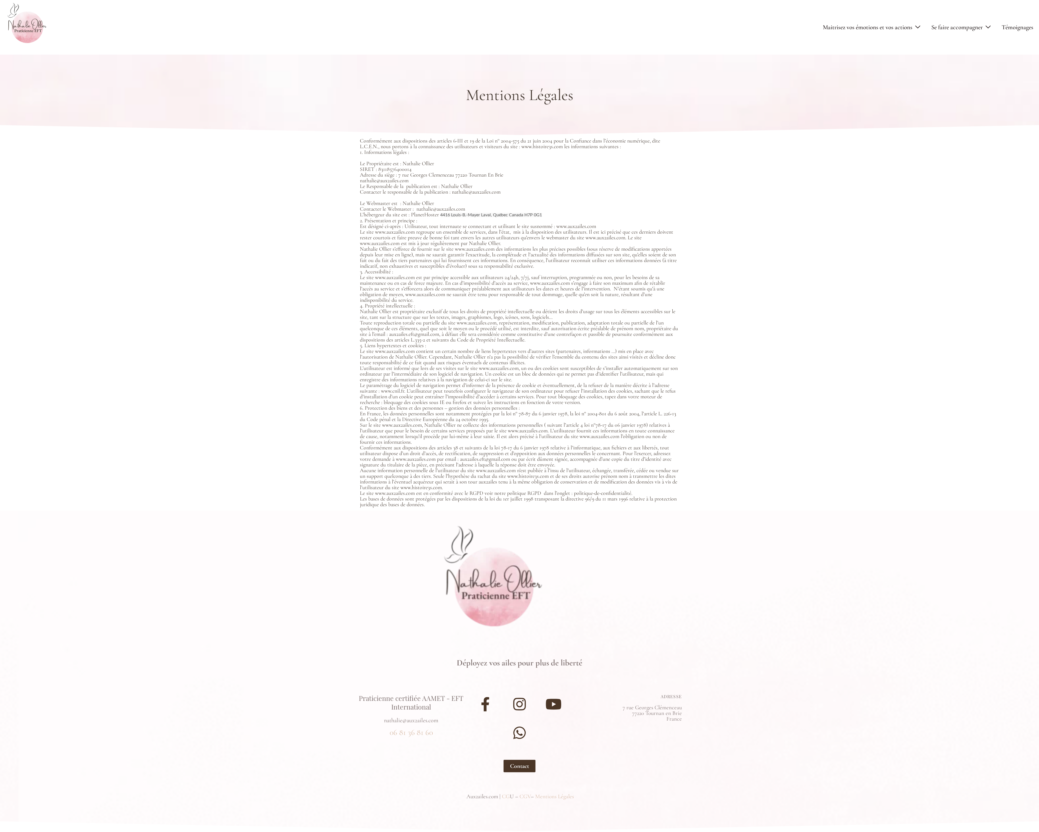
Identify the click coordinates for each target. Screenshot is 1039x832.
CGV (525, 796)
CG (506, 796)
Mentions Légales (554, 796)
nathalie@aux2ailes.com (411, 720)
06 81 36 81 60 (411, 732)
